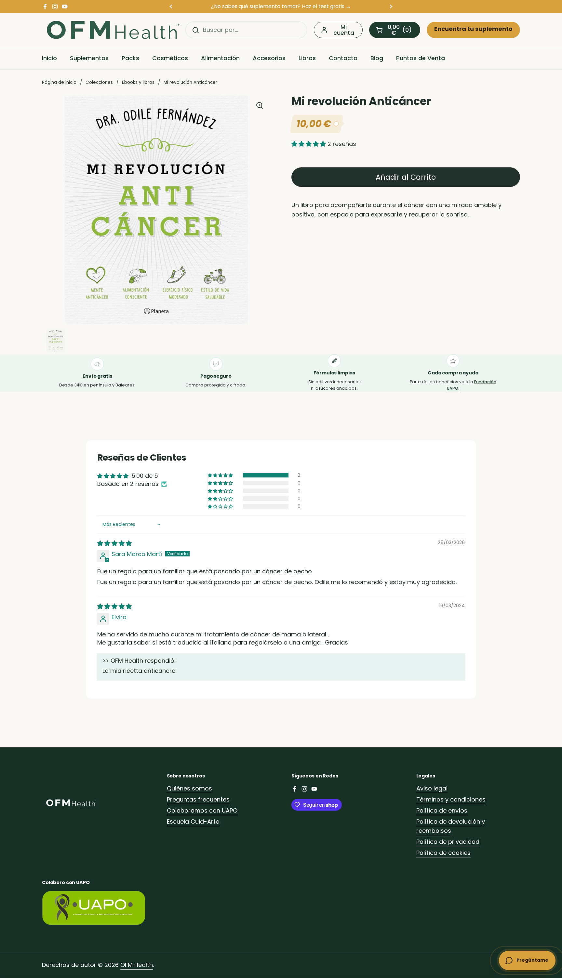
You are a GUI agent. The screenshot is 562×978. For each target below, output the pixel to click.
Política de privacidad (447, 842)
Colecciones (99, 82)
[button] (394, 30)
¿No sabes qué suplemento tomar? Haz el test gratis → (281, 6)
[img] (114, 543)
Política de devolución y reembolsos (450, 826)
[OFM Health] (113, 30)
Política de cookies (443, 853)
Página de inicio (59, 82)
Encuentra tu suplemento (473, 29)
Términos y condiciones (451, 799)
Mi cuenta (343, 30)
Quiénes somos (189, 788)
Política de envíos (441, 810)
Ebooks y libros (138, 82)
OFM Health (136, 965)
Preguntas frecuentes (198, 799)
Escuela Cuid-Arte (193, 821)
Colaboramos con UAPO (202, 810)
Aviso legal (432, 788)
